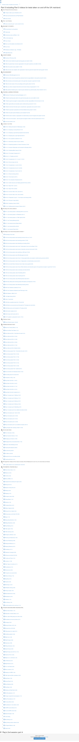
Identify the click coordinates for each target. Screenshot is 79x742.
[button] (0, 1)
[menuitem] (0, 2)
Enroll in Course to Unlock (39, 738)
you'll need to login (44, 736)
